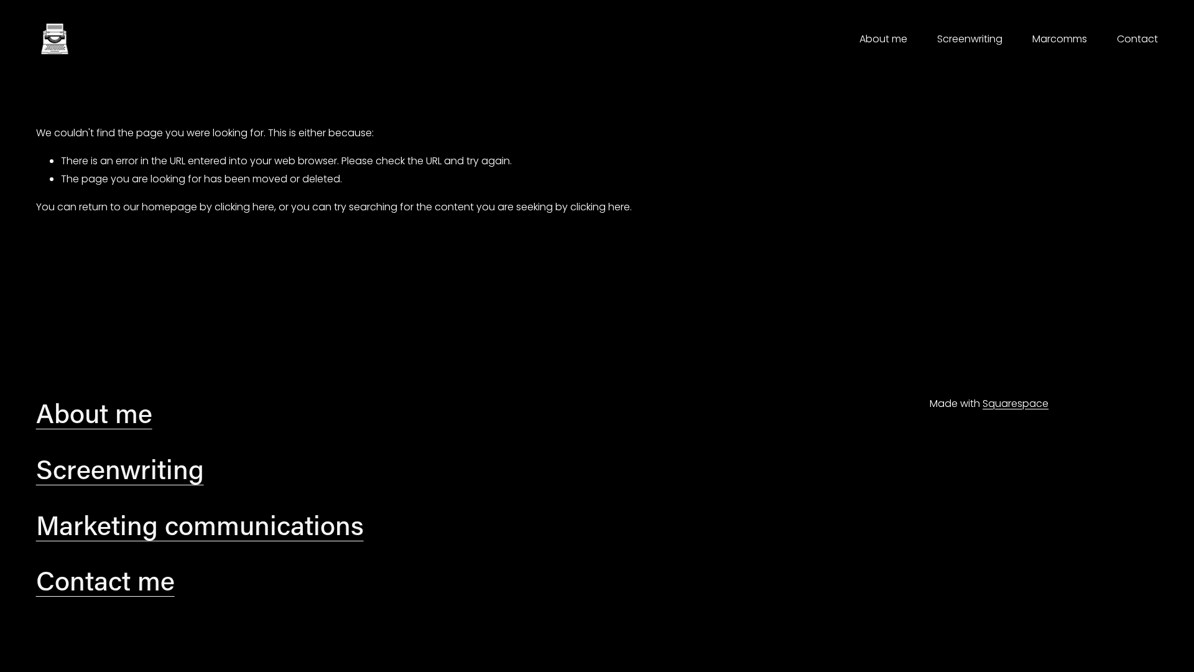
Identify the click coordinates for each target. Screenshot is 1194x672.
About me (883, 39)
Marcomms (1059, 39)
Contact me (105, 579)
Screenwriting (969, 39)
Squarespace (1015, 403)
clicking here (244, 207)
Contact (1137, 39)
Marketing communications (200, 524)
